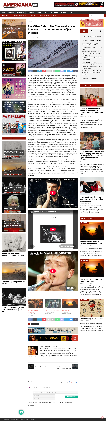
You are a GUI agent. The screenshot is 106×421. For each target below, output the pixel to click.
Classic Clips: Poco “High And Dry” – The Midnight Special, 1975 (13, 188)
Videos (39, 12)
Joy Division (35, 324)
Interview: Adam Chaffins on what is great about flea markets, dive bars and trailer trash (13, 224)
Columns (54, 12)
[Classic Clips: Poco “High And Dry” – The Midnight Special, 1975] (14, 297)
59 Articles (55, 346)
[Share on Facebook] (30, 71)
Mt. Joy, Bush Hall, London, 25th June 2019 (69, 309)
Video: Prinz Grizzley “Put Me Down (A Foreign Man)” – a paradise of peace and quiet (91, 72)
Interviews (30, 12)
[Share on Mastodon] (62, 71)
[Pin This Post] (44, 71)
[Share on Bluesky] (71, 71)
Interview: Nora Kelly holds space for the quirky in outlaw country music (91, 199)
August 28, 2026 (12, 156)
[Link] (52, 392)
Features (20, 12)
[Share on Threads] (75, 71)
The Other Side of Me (55, 37)
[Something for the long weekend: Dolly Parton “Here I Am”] (14, 242)
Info (71, 12)
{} (54, 392)
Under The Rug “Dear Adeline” (91, 319)
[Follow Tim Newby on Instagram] (28, 359)
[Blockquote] (48, 392)
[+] (56, 392)
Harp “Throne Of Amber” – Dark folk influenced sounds (52, 309)
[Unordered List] (45, 392)
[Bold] (35, 392)
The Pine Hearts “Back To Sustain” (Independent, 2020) (91, 243)
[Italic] (37, 392)
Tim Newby (40, 37)
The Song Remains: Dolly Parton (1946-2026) (11, 207)
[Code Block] (50, 392)
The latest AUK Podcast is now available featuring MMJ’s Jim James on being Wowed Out (92, 66)
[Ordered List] (43, 392)
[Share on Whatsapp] (57, 71)
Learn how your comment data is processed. (60, 402)
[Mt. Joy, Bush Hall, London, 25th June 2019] (70, 303)
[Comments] (100, 31)
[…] (92, 127)
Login (76, 382)
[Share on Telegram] (66, 71)
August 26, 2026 (85, 162)
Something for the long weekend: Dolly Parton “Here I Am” (13, 152)
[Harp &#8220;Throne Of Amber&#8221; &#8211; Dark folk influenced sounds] (53, 303)
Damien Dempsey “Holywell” (89, 62)
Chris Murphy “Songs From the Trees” (13, 171)
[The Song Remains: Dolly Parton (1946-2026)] (14, 204)
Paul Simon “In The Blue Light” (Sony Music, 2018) (91, 280)
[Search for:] (96, 15)
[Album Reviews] (92, 231)
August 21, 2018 (85, 283)
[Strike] (41, 392)
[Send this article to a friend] (48, 71)
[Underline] (39, 392)
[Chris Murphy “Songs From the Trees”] (14, 168)
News (3, 12)
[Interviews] (92, 97)
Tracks (46, 12)
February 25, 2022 (85, 320)
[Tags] (92, 31)
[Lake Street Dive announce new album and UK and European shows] (35, 303)
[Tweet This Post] (35, 71)
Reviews (10, 12)
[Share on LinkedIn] (39, 71)
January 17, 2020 (85, 246)
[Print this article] (53, 71)
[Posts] (84, 31)
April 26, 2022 (33, 37)
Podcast (63, 12)
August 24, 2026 (85, 203)
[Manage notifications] (102, 417)
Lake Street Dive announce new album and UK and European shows (35, 310)
